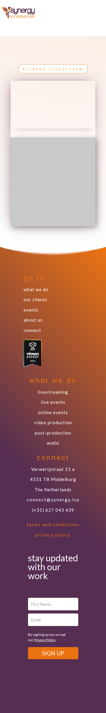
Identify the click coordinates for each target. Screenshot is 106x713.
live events (53, 402)
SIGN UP (53, 653)
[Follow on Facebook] (86, 23)
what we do (36, 289)
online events (53, 412)
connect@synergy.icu (53, 499)
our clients (35, 299)
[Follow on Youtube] (92, 12)
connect (32, 330)
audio (53, 442)
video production (53, 422)
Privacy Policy (44, 640)
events (31, 309)
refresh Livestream (53, 69)
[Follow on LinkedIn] (70, 694)
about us (33, 320)
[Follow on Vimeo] (80, 12)
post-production (53, 432)
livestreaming (53, 392)
